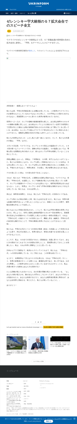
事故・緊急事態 (28, 404)
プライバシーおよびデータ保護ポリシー (59, 419)
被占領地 (26, 386)
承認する (48, 421)
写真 (8, 386)
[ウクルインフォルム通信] (38, 3)
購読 (7, 9)
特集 (8, 381)
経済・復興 (14, 13)
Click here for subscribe (53, 327)
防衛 (25, 393)
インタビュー (10, 383)
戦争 (7, 13)
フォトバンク (13, 9)
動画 (8, 389)
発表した (32, 51)
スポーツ (22, 13)
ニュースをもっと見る (38, 361)
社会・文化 (26, 396)
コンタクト (43, 387)
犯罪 (25, 401)
